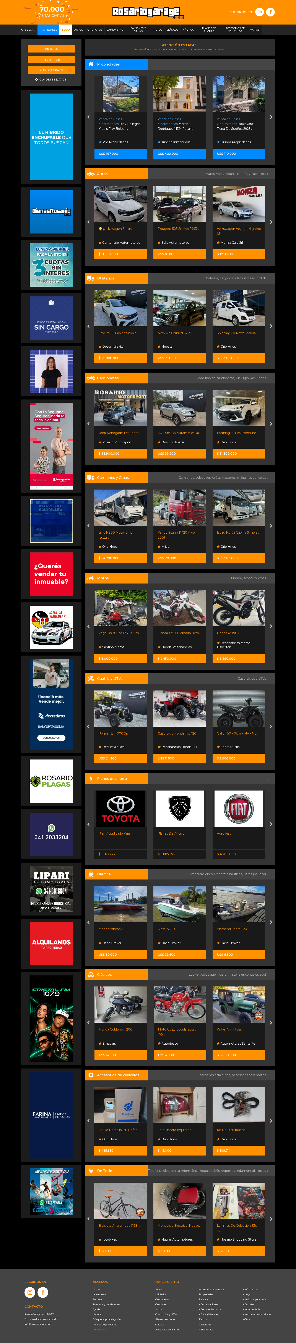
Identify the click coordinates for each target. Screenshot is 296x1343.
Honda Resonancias (117, 647)
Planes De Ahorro (112, 833)
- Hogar (247, 1294)
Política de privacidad (105, 1324)
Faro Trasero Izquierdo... (116, 1130)
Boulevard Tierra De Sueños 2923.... (176, 124)
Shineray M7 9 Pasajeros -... (237, 333)
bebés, (215, 1171)
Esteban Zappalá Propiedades (231, 140)
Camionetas (162, 1299)
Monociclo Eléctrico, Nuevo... (120, 1226)
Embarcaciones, (201, 874)
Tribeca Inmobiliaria (116, 142)
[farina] (51, 1114)
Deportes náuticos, (229, 874)
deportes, (228, 1171)
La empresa (99, 1294)
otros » (263, 1171)
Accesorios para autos (167, 1329)
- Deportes (248, 1304)
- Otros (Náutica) (208, 1314)
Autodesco (110, 1043)
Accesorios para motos (249, 1075)
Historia (97, 1314)
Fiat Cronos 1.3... (228, 833)
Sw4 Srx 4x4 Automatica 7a (119, 433)
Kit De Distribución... (173, 1130)
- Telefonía (205, 1324)
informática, (190, 1171)
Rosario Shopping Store (179, 1239)
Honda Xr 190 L (169, 633)
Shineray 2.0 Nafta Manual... (178, 333)
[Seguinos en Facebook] (270, 12)
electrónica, (172, 1171)
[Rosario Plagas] (51, 780)
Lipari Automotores (235, 747)
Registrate (51, 59)
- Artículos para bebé (254, 1299)
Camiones (161, 1304)
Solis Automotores (116, 243)
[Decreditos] (51, 704)
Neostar (108, 346)
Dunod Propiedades (176, 142)
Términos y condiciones (106, 1304)
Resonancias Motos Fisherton (174, 645)
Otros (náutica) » (256, 874)
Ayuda (96, 1309)
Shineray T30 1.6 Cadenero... (237, 532)
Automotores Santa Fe (237, 243)
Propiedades (206, 1294)
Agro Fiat (165, 833)
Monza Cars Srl (172, 243)
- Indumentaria (251, 1309)
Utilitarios (160, 1294)
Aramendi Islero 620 (173, 929)
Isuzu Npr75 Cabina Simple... (179, 532)
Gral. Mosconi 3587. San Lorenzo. (237, 124)
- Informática (250, 1289)
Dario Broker (112, 943)
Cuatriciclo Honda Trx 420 (118, 733)
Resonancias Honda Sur (120, 747)
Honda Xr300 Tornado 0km (119, 633)
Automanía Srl (231, 442)
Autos (158, 1289)
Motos (158, 1309)
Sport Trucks (229, 346)
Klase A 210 (107, 929)
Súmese (97, 1299)
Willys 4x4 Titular (170, 1029)
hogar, (205, 1171)
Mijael (106, 547)
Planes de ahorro (165, 1319)
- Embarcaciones (208, 1304)
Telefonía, (155, 1171)
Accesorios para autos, (214, 1075)
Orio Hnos (169, 346)
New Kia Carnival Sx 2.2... (117, 333)
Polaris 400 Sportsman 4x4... (238, 733)
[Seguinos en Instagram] (259, 12)
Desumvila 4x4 (113, 442)
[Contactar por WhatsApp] (51, 211)
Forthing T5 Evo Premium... (178, 433)
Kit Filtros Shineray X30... (235, 1130)
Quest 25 (223, 929)
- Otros (246, 1319)
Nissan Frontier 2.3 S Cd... (235, 433)
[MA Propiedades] (51, 574)
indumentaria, (247, 1171)
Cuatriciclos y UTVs (166, 1314)
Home (96, 1289)
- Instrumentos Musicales (257, 1314)
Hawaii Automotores (118, 1239)
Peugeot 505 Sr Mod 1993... (119, 229)
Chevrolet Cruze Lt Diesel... (237, 229)
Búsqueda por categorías (107, 1319)
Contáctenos (100, 1329)
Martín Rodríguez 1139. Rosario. (117, 124)
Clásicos (159, 1324)
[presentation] (88, 117)
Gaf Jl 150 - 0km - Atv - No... (178, 733)
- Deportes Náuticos (210, 1309)
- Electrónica (206, 1329)
